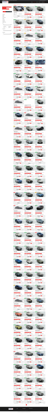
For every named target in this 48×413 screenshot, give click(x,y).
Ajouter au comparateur (16, 17)
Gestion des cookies (30, 408)
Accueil (17, 408)
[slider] (3, 30)
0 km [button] (7, 11)
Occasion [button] (10, 11)
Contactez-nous (3, 0)
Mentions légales (23, 408)
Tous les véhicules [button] (4, 11)
